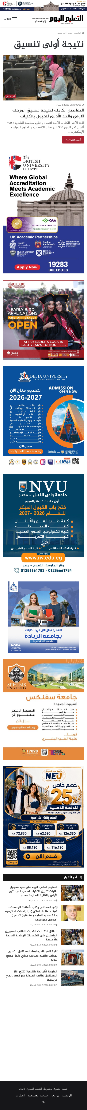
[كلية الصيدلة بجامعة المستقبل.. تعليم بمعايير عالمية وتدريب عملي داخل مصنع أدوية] (72, 957)
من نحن (54, 1095)
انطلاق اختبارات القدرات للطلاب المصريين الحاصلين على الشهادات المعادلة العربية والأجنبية (31, 935)
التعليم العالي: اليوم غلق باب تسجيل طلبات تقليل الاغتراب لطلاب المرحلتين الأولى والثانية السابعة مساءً (33, 891)
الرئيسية (78, 33)
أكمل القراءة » (73, 139)
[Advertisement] (43, 1031)
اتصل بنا (20, 1095)
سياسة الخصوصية (37, 1095)
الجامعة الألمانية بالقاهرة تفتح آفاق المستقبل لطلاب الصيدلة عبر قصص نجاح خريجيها (31, 975)
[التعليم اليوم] (57, 19)
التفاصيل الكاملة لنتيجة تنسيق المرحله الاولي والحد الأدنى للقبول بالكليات (48, 113)
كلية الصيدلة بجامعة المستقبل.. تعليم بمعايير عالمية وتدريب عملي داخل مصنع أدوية (31, 955)
